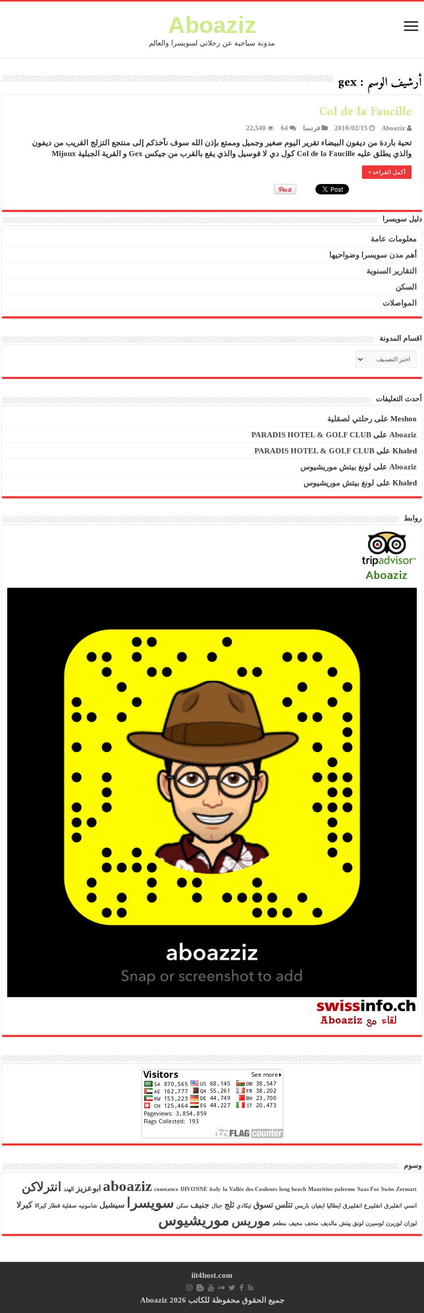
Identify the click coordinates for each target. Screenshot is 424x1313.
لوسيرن (375, 1223)
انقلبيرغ (373, 1206)
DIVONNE (193, 1189)
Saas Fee (368, 1189)
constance (166, 1189)
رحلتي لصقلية (349, 419)
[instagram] (189, 1287)
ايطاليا (334, 1206)
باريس (302, 1206)
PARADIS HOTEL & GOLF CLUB (311, 435)
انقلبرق (393, 1206)
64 (284, 128)
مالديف (329, 1223)
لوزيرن (394, 1223)
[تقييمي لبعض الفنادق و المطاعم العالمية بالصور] (388, 557)
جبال (216, 1206)
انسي (410, 1206)
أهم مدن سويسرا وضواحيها (373, 255)
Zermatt (406, 1189)
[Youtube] (211, 1287)
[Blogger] (200, 1287)
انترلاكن (42, 1187)
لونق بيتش (351, 1223)
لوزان (410, 1223)
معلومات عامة (394, 239)
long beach (292, 1189)
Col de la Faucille (365, 112)
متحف (312, 1223)
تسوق (263, 1204)
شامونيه (88, 1206)
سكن (182, 1206)
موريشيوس (194, 1220)
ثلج (229, 1204)
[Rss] (250, 1287)
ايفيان (318, 1206)
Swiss (387, 1189)
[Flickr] (221, 1287)
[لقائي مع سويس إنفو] (366, 1013)
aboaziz (127, 1186)
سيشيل (112, 1204)
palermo (345, 1189)
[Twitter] (232, 1287)
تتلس (284, 1204)
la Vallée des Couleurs (250, 1189)
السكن (406, 287)
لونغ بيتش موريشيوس (335, 467)
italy (215, 1189)
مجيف (295, 1223)
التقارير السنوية (392, 271)
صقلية (69, 1206)
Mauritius (320, 1189)
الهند (69, 1189)
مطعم (279, 1223)
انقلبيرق (352, 1206)
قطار (54, 1206)
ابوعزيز (88, 1188)
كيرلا (25, 1204)
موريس (251, 1221)
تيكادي (243, 1206)
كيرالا (41, 1206)
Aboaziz (212, 25)
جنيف (199, 1204)
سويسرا (150, 1203)
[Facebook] (241, 1287)
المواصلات (400, 303)
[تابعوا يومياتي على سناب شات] (212, 791)
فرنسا (311, 128)
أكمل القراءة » (386, 172)
